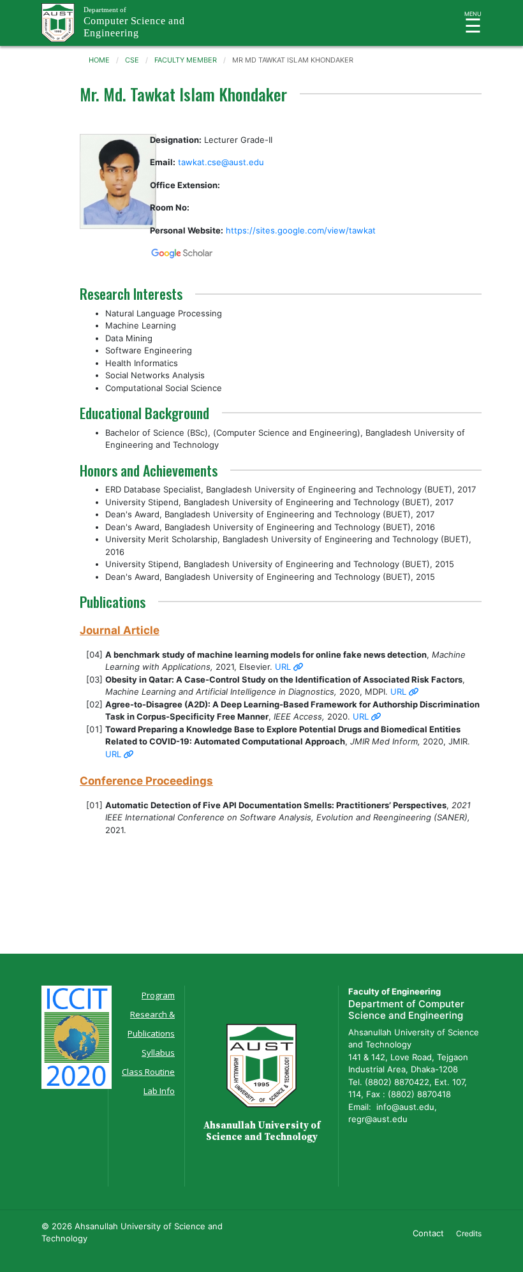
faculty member (185, 59)
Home (99, 59)
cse (132, 59)
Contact (428, 1233)
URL (284, 667)
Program (158, 995)
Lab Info (159, 1091)
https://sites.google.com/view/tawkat (301, 230)
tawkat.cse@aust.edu (221, 162)
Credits (469, 1233)
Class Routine (148, 1071)
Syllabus (158, 1052)
